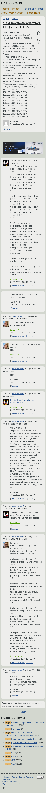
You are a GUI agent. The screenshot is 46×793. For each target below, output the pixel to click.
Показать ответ (18, 286)
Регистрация (29, 9)
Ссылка (6, 129)
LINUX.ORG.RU (12, 3)
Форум (12, 13)
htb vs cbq (15, 729)
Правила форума (18, 777)
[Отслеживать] (38, 40)
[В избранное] (38, 33)
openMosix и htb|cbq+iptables (24, 743)
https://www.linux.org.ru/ (11, 784)
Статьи (4, 13)
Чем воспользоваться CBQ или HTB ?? (22, 25)
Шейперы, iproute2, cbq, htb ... (24, 739)
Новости (5, 9)
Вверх (40, 777)
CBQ (13, 753)
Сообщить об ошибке (10, 781)
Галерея (15, 9)
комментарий (18, 316)
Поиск (37, 13)
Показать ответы (18, 498)
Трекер (29, 13)
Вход (40, 9)
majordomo (15, 279)
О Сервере (6, 777)
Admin (15, 19)
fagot (12, 330)
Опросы (21, 13)
